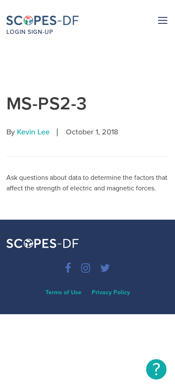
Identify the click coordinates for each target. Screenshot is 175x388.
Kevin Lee (33, 132)
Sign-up (40, 32)
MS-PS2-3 (46, 103)
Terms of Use (63, 292)
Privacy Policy (111, 292)
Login (16, 32)
